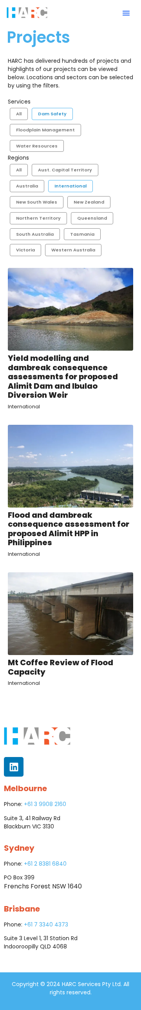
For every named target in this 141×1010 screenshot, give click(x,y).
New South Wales (36, 202)
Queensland (92, 218)
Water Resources (37, 146)
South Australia (35, 234)
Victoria (25, 250)
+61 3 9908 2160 (45, 804)
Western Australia (73, 250)
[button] (126, 13)
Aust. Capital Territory (65, 170)
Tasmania (82, 234)
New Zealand (89, 202)
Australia (27, 186)
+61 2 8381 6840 (45, 864)
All (19, 114)
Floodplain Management (45, 130)
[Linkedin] (14, 767)
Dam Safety (52, 114)
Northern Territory (38, 218)
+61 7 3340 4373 (46, 924)
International (70, 186)
